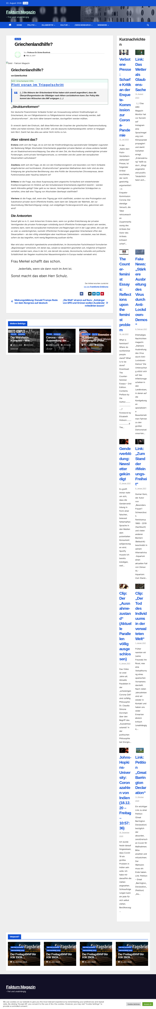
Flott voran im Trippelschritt (37, 85)
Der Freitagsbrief (17, 947)
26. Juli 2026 (54, 962)
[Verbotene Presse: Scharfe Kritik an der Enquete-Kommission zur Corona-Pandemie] (123, 53)
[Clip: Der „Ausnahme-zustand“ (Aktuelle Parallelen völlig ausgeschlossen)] (123, 587)
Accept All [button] (147, 1004)
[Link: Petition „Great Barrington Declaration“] (139, 751)
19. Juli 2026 (90, 962)
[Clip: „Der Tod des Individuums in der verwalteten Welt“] (139, 587)
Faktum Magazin (20, 12)
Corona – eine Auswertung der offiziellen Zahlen (56, 340)
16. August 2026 (20, 962)
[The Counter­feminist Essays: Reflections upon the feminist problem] (123, 253)
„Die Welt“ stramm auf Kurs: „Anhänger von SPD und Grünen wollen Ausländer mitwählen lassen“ (84, 303)
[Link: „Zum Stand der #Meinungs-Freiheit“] (139, 442)
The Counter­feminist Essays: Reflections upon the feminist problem (125, 294)
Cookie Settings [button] (134, 1004)
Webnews (102, 25)
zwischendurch (83, 25)
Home (19, 25)
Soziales (21, 334)
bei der (96, 287)
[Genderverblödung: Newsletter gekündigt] (123, 442)
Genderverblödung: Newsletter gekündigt (125, 463)
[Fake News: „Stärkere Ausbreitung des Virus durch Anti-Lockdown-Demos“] (139, 253)
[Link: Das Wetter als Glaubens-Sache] (139, 53)
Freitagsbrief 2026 (17, 950)
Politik (31, 25)
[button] (148, 25)
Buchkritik (86, 334)
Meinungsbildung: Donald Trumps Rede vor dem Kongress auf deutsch (36, 301)
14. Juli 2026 (126, 962)
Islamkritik (48, 25)
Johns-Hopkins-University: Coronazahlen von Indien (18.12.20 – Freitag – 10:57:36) (125, 792)
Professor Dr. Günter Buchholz (38, 52)
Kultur (64, 25)
